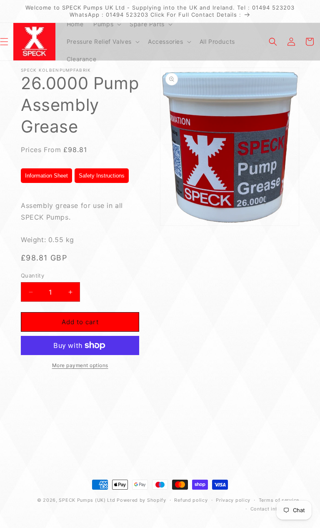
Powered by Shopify (141, 500)
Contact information (274, 509)
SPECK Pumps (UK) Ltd (87, 500)
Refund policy (191, 500)
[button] (106, 24)
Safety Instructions (102, 176)
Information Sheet (46, 176)
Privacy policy (233, 500)
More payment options (80, 365)
